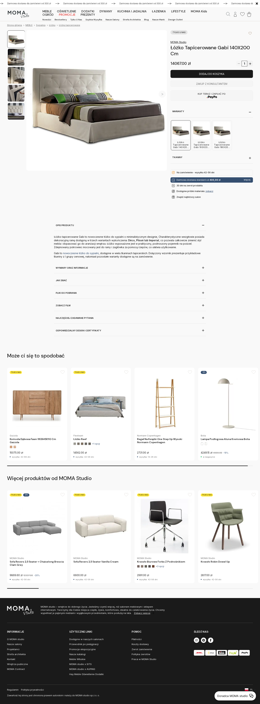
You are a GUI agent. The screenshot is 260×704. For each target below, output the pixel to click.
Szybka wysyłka (94, 19)
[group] (37, 414)
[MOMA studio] (18, 14)
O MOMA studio (15, 639)
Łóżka (52, 25)
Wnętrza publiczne (17, 664)
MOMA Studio (178, 42)
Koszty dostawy (140, 644)
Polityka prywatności (32, 689)
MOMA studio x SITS (80, 664)
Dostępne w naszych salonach (86, 639)
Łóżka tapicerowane (69, 25)
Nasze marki (158, 19)
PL (251, 689)
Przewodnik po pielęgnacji (84, 644)
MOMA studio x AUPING (82, 669)
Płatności (137, 639)
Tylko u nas (76, 19)
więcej (247, 180)
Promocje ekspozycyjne (82, 649)
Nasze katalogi (77, 654)
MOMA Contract (16, 669)
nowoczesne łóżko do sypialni (81, 253)
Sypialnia (40, 25)
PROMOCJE (67, 15)
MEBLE (29, 25)
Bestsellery (61, 19)
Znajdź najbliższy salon (189, 197)
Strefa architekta (132, 19)
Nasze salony (112, 19)
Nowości (46, 19)
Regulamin (13, 689)
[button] (162, 94)
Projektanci (13, 649)
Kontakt (11, 659)
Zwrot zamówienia (142, 649)
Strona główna (14, 25)
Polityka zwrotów (141, 654)
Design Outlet (175, 19)
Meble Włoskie (77, 659)
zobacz (209, 191)
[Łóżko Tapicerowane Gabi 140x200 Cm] (96, 100)
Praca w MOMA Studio (144, 659)
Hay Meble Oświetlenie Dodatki (86, 674)
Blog (146, 19)
